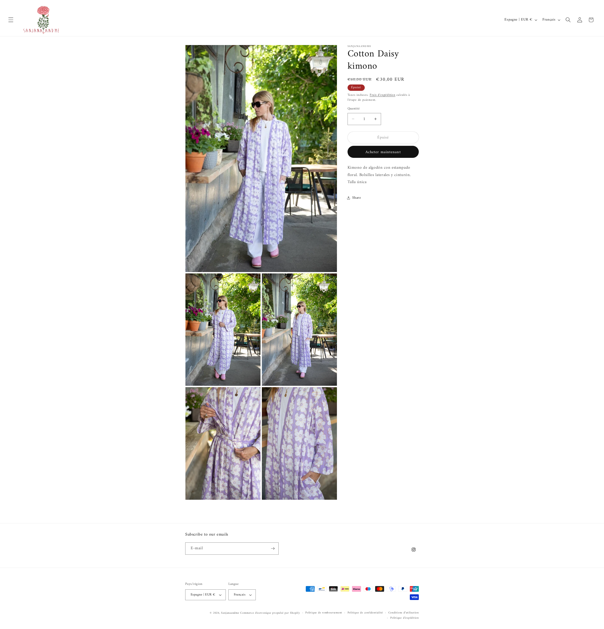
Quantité (354, 108)
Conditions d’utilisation (403, 613)
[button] (11, 19)
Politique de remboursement (323, 613)
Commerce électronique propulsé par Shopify (270, 613)
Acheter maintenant (383, 151)
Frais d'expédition (382, 94)
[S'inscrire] (272, 548)
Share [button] (356, 197)
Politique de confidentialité (365, 613)
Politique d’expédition (404, 618)
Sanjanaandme (230, 613)
